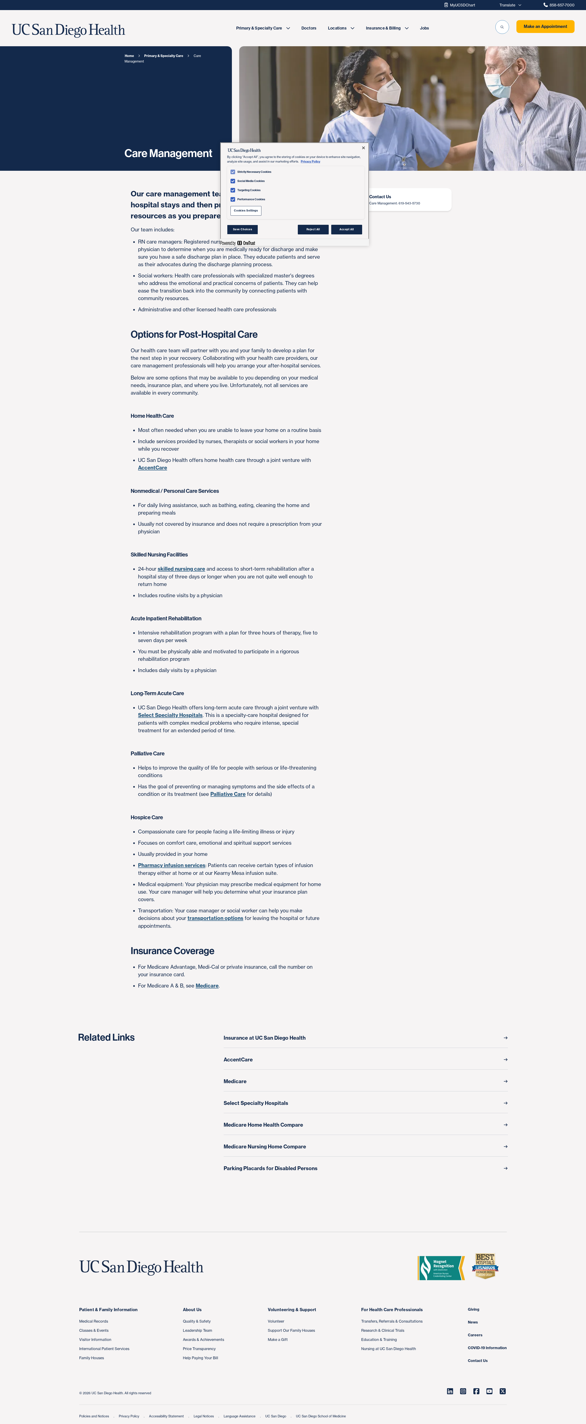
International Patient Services (104, 1348)
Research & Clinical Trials (382, 1330)
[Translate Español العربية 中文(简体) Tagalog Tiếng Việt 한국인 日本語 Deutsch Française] (509, 5)
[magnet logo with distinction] (443, 1268)
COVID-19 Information (487, 1347)
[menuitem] (263, 28)
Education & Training (379, 1339)
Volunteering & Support (292, 1309)
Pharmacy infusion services (171, 865)
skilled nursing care (181, 569)
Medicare (207, 985)
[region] (294, 194)
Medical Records (93, 1321)
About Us (192, 1309)
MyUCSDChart (462, 5)
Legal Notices (204, 1416)
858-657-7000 (562, 5)
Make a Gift (278, 1339)
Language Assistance (240, 1416)
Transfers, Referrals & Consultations (392, 1321)
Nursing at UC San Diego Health (388, 1348)
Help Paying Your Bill (200, 1358)
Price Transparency (199, 1348)
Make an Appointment (545, 26)
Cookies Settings (246, 210)
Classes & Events (94, 1330)
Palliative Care (228, 794)
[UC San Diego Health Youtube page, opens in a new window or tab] (489, 1391)
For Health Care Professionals (392, 1309)
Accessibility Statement (167, 1416)
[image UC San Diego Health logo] (87, 31)
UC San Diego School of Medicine (321, 1416)
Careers (475, 1335)
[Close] (363, 148)
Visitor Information (95, 1339)
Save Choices (242, 229)
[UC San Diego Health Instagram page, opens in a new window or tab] (463, 1391)
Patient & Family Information (108, 1309)
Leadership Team (197, 1330)
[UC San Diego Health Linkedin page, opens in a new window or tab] (450, 1391)
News (473, 1322)
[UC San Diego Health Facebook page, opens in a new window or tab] (476, 1391)
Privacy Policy (129, 1416)
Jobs (424, 28)
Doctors (309, 28)
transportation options (215, 918)
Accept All (346, 229)
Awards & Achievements (203, 1339)
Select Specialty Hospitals (170, 715)
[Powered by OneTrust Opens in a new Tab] (237, 243)
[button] (502, 27)
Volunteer (276, 1321)
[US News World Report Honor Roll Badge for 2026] (487, 1268)
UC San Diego (276, 1416)
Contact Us (478, 1360)
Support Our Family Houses (291, 1330)
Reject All (313, 229)
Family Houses (91, 1358)
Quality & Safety (197, 1321)
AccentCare (152, 467)
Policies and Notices (94, 1416)
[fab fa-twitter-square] (502, 1391)
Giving (473, 1309)
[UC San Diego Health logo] (143, 1268)
